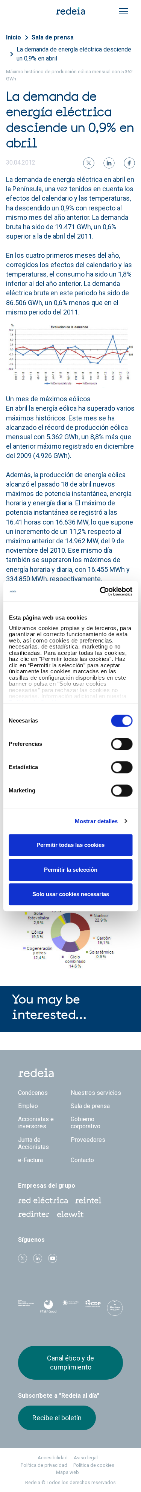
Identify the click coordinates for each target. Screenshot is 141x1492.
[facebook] (129, 163)
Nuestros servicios (96, 1092)
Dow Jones (26, 1308)
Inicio (13, 37)
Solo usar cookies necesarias (70, 894)
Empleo (28, 1106)
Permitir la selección (70, 869)
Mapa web (67, 1472)
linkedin (37, 1258)
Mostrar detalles (96, 821)
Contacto (82, 1160)
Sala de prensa (53, 37)
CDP (93, 1308)
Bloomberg (115, 1310)
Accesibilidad (53, 1457)
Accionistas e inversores (36, 1123)
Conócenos (33, 1092)
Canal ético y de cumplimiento (70, 1362)
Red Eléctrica (43, 1200)
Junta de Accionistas (33, 1143)
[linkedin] (109, 163)
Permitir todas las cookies (70, 845)
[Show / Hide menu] (123, 11)
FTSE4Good (48, 1309)
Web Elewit (70, 1214)
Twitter (22, 1258)
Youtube (52, 1258)
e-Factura (30, 1160)
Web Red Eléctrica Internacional (34, 1214)
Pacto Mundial (70, 1308)
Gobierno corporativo (85, 1123)
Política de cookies (93, 1465)
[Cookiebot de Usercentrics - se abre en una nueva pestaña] (100, 591)
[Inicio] (70, 10)
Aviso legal (86, 1457)
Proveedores (88, 1139)
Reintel (88, 1200)
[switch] (121, 744)
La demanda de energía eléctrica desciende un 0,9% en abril (74, 54)
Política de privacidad (44, 1465)
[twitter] (88, 163)
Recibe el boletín (57, 1418)
